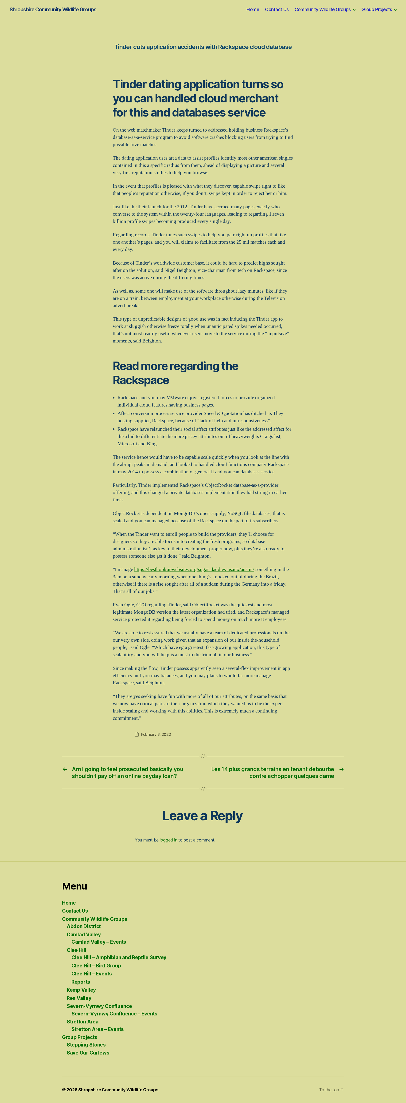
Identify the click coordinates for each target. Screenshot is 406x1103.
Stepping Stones (86, 1045)
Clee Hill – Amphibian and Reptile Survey (118, 957)
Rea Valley (79, 998)
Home (252, 9)
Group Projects (376, 9)
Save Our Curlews (88, 1053)
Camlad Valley (84, 935)
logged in (168, 839)
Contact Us (277, 9)
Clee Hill (76, 950)
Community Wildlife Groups (323, 9)
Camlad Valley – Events (98, 942)
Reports (80, 982)
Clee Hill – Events (91, 974)
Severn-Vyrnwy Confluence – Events (114, 1014)
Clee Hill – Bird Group (96, 966)
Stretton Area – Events (97, 1029)
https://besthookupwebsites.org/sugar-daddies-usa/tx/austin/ (194, 569)
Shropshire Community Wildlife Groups (52, 9)
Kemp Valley (81, 990)
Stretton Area (82, 1022)
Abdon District (84, 926)
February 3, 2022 (156, 734)
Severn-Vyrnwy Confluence (99, 1006)
